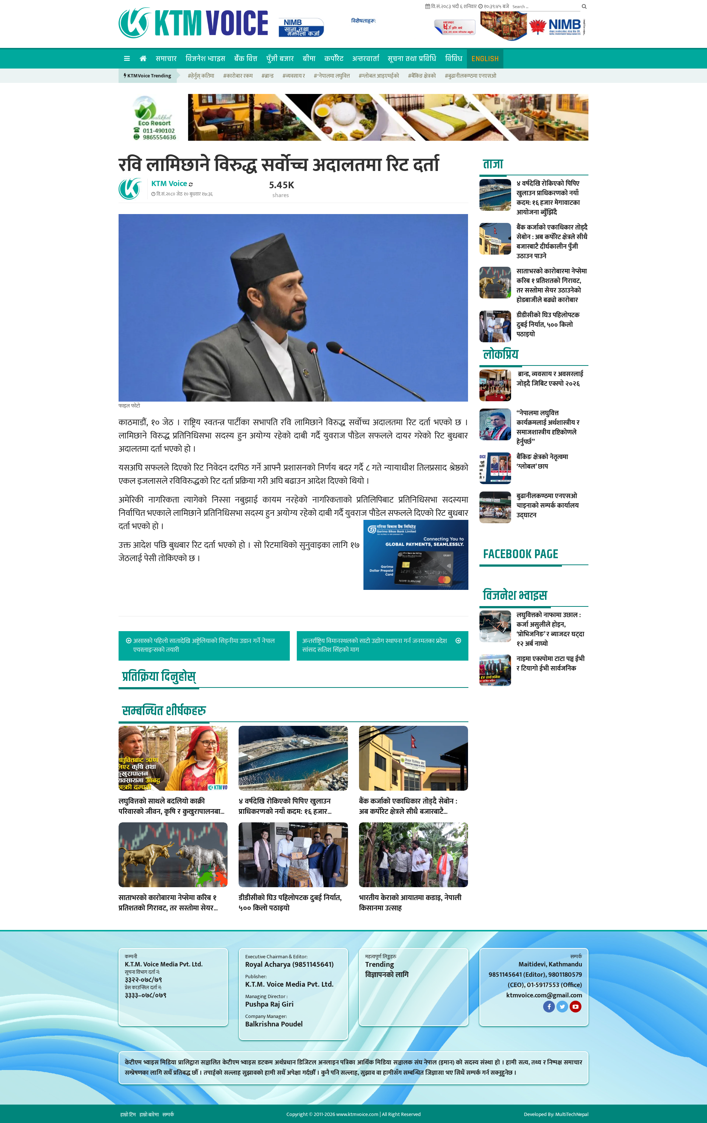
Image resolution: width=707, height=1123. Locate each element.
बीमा (309, 59)
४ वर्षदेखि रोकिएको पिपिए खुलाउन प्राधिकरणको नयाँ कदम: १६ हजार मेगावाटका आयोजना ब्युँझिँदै (285, 811)
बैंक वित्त (245, 59)
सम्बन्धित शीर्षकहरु (164, 711)
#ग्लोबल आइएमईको (379, 76)
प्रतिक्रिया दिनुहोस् (159, 677)
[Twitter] (562, 1006)
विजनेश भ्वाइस (205, 59)
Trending (379, 964)
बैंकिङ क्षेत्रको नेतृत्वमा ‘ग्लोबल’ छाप (542, 462)
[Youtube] (575, 1006)
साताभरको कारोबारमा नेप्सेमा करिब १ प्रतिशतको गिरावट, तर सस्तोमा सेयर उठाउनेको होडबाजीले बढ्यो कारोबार (168, 908)
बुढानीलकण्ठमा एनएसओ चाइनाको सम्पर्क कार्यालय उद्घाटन (548, 506)
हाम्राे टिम (128, 1114)
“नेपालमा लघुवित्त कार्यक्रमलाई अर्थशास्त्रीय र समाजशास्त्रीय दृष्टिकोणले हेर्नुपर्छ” (548, 428)
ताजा (493, 164)
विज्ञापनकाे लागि (387, 975)
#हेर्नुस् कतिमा (201, 76)
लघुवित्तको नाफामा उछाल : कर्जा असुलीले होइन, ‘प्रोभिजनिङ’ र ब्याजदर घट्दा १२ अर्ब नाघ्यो (550, 630)
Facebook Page (520, 554)
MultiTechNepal (571, 1114)
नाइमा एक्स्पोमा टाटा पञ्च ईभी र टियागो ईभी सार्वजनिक (551, 664)
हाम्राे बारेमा (149, 1114)
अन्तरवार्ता (365, 59)
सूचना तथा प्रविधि (412, 59)
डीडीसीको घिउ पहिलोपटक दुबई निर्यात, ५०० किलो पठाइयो (290, 903)
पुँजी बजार (280, 59)
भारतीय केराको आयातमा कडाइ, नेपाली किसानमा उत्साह (410, 903)
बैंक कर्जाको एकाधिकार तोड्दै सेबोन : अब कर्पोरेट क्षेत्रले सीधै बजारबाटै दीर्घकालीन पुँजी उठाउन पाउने (408, 811)
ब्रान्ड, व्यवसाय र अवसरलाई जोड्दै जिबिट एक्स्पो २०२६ (550, 379)
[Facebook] (549, 1006)
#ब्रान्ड (267, 76)
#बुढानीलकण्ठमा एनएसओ (470, 76)
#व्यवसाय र (293, 76)
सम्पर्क (168, 1114)
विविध (453, 59)
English (485, 59)
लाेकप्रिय (500, 355)
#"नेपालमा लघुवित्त (332, 76)
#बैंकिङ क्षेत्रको (422, 76)
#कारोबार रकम (238, 76)
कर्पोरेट (334, 59)
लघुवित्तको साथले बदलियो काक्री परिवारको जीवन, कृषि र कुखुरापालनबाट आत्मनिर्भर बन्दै (171, 811)
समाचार (166, 59)
